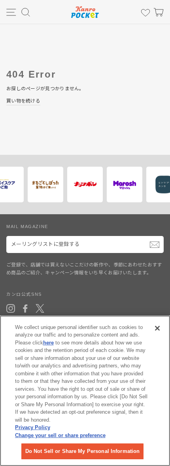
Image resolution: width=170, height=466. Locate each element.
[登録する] (154, 244)
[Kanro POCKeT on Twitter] (40, 308)
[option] (43, 184)
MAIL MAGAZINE (27, 226)
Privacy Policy (32, 427)
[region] (85, 391)
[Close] (157, 328)
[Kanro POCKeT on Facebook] (25, 308)
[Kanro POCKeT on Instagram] (10, 308)
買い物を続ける (23, 101)
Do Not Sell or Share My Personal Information (82, 451)
